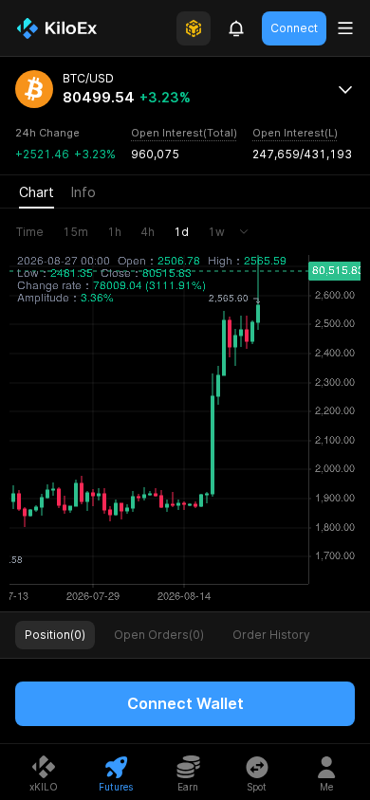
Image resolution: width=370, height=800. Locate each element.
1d (181, 232)
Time (30, 232)
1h (114, 232)
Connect (294, 28)
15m (75, 232)
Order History (271, 634)
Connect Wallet (185, 703)
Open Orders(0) (159, 634)
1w (216, 232)
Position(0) (55, 634)
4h (147, 232)
